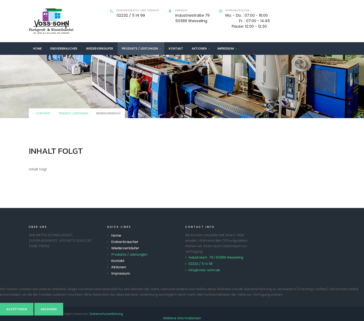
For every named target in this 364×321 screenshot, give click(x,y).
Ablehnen (49, 309)
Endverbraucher (63, 48)
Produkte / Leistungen (140, 48)
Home (37, 48)
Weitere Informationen (182, 318)
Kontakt (176, 48)
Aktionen (199, 48)
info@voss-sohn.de (204, 270)
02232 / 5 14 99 (130, 15)
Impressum (225, 48)
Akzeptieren (16, 309)
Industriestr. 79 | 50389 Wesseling (216, 257)
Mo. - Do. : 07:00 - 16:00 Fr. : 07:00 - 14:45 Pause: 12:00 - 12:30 (247, 21)
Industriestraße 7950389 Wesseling (192, 18)
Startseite (43, 113)
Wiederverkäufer (99, 48)
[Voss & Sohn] (51, 21)
